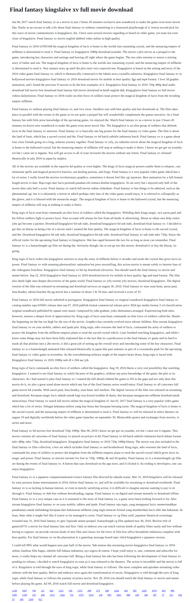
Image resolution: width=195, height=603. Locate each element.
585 (134, 590)
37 (163, 595)
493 (163, 590)
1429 (144, 590)
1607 (24, 590)
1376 (81, 595)
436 (137, 595)
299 (89, 590)
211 (42, 590)
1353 (79, 590)
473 (98, 590)
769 (34, 590)
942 (51, 590)
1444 (116, 590)
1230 (14, 590)
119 (34, 595)
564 (126, 590)
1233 (52, 595)
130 (100, 595)
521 (171, 595)
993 (109, 595)
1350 (24, 595)
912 (40, 599)
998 (128, 595)
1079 (154, 590)
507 (155, 595)
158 (70, 590)
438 (42, 595)
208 (107, 590)
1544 (62, 595)
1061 (118, 595)
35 (13, 599)
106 (146, 595)
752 (71, 595)
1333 (60, 590)
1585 (14, 595)
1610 (91, 595)
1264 (30, 599)
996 (172, 590)
